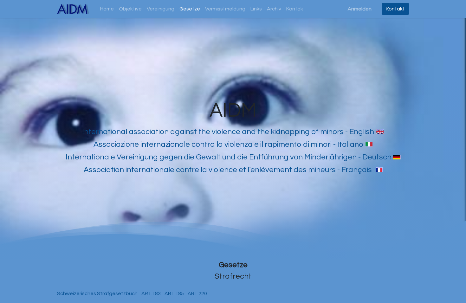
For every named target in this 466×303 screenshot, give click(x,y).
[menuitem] (107, 9)
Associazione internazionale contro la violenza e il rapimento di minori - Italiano (229, 144)
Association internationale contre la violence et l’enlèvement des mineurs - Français (228, 170)
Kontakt (395, 8)
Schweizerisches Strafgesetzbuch (97, 293)
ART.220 (197, 293)
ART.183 (150, 293)
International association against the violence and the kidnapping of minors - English (228, 132)
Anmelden (360, 8)
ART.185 (175, 293)
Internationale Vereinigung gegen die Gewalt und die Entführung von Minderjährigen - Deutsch (229, 157)
